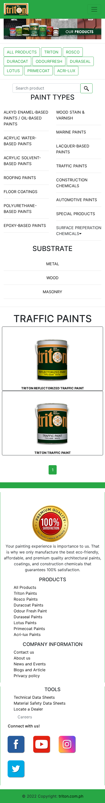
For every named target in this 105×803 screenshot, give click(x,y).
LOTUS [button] (13, 70)
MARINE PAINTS (71, 132)
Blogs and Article (29, 669)
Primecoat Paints (29, 628)
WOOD (52, 277)
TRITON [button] (51, 52)
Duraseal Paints (28, 616)
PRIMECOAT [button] (38, 70)
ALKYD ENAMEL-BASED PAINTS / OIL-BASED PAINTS (26, 118)
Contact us (24, 652)
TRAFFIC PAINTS (71, 165)
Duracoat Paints (28, 605)
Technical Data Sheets (34, 697)
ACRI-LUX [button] (66, 70)
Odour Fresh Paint (30, 610)
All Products (25, 587)
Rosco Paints (26, 599)
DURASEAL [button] (80, 61)
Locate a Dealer (28, 709)
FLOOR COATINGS (20, 191)
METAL (52, 263)
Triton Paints (25, 593)
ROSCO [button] (73, 52)
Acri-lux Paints (27, 634)
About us (22, 658)
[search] (86, 88)
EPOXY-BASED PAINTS (25, 225)
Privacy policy (27, 675)
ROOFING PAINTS (20, 177)
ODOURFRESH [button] (49, 61)
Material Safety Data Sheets (39, 703)
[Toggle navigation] (94, 9)
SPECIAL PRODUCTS (75, 213)
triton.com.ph (71, 796)
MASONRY (52, 291)
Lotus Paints (25, 622)
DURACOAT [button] (17, 61)
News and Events (30, 663)
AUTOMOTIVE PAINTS (76, 199)
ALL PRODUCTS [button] (22, 52)
